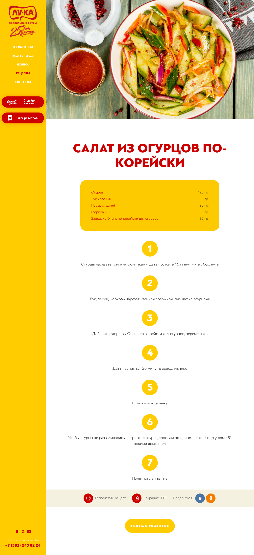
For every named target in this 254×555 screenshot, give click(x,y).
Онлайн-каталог (29, 102)
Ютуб (29, 531)
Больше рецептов (149, 525)
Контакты (23, 82)
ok (211, 498)
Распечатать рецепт (110, 498)
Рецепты (23, 73)
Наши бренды (23, 56)
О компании (23, 47)
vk (200, 498)
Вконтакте (16, 531)
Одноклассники (22, 531)
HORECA (23, 64)
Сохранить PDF (155, 498)
